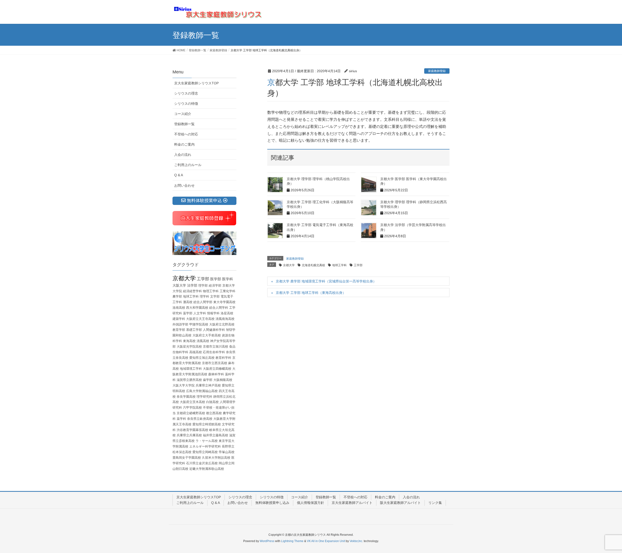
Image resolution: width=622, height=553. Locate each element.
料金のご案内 (184, 144)
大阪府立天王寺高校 (200, 319)
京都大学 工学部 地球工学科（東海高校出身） (311, 293)
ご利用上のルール (187, 165)
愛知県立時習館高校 (206, 424)
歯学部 (207, 380)
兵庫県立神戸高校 (208, 385)
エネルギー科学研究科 (205, 446)
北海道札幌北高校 (313, 265)
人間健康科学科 (214, 330)
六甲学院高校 (192, 407)
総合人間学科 (218, 307)
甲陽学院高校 (198, 324)
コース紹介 (182, 114)
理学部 (203, 285)
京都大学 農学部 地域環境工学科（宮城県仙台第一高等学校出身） (326, 281)
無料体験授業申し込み (272, 503)
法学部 (192, 285)
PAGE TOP (604, 532)
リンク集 (435, 503)
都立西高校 (214, 413)
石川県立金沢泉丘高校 (202, 463)
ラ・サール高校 (207, 441)
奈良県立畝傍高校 (199, 419)
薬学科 (181, 419)
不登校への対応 (186, 134)
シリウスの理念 (186, 93)
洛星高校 (227, 313)
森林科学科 (216, 374)
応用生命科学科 (214, 352)
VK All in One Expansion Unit (326, 541)
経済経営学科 (192, 291)
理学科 (204, 296)
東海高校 (189, 341)
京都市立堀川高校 (215, 346)
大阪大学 (179, 285)
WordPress (267, 541)
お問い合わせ (184, 185)
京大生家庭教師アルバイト (352, 503)
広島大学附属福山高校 (202, 391)
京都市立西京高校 (214, 363)
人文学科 (199, 313)
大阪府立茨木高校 (192, 402)
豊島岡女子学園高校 (187, 457)
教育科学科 (223, 358)
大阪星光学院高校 (189, 346)
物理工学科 (211, 291)
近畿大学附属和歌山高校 (206, 469)
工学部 (358, 265)
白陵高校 (212, 402)
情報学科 (213, 313)
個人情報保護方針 (310, 503)
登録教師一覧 (184, 124)
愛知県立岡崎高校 (205, 452)
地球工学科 (339, 265)
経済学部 (215, 285)
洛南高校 (179, 307)
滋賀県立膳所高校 (189, 380)
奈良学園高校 (186, 396)
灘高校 (187, 302)
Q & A (178, 175)
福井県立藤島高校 (215, 435)
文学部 (215, 296)
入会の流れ (182, 155)
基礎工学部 (194, 330)
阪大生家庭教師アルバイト (400, 503)
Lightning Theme (292, 541)
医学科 (227, 279)
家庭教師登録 (437, 71)
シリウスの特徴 (186, 103)
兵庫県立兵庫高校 (189, 435)
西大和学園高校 (197, 307)
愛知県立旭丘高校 (202, 358)
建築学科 (179, 319)
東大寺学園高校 (224, 302)
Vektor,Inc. (356, 541)
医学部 (215, 279)
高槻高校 (195, 352)
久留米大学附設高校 (216, 457)
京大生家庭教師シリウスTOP (196, 83)
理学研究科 (204, 396)
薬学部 (187, 313)
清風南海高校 (225, 319)
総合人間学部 (202, 302)
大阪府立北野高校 (221, 324)
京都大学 (289, 265)
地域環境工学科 (191, 368)
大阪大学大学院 (184, 385)
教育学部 (179, 330)
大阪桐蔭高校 (222, 380)
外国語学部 (180, 324)
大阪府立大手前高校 (206, 335)
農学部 (177, 296)
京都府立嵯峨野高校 (191, 413)
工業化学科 (227, 291)
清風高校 (203, 341)
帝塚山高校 (226, 452)
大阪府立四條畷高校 (217, 368)
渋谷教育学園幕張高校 (192, 430)
